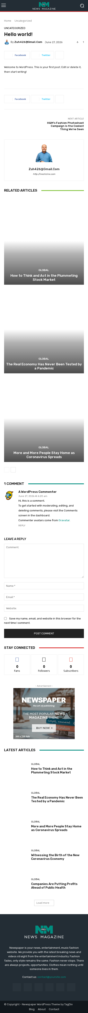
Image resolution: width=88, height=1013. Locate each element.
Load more (42, 903)
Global (43, 270)
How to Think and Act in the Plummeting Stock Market (44, 277)
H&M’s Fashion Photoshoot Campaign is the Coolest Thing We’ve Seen (65, 126)
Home (7, 20)
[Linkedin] (39, 987)
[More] (59, 55)
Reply (21, 525)
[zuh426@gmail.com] (7, 42)
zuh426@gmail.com (28, 42)
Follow (44, 657)
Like (17, 657)
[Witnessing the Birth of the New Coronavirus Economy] (16, 855)
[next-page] (13, 469)
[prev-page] (6, 469)
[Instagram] (28, 987)
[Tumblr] (60, 987)
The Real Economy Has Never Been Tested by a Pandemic (44, 366)
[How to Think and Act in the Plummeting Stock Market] (44, 241)
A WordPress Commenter (37, 491)
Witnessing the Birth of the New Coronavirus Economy (55, 857)
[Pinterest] (49, 987)
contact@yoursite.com (51, 976)
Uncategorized (23, 20)
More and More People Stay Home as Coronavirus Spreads (44, 455)
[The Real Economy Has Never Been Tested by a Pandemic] (44, 329)
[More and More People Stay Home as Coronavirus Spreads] (44, 418)
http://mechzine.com (44, 174)
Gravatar (64, 520)
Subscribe (71, 657)
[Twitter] (71, 987)
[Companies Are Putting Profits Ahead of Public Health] (16, 884)
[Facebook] (17, 987)
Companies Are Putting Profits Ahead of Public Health (54, 885)
